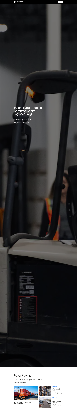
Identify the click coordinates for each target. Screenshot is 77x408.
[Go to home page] (19, 2)
